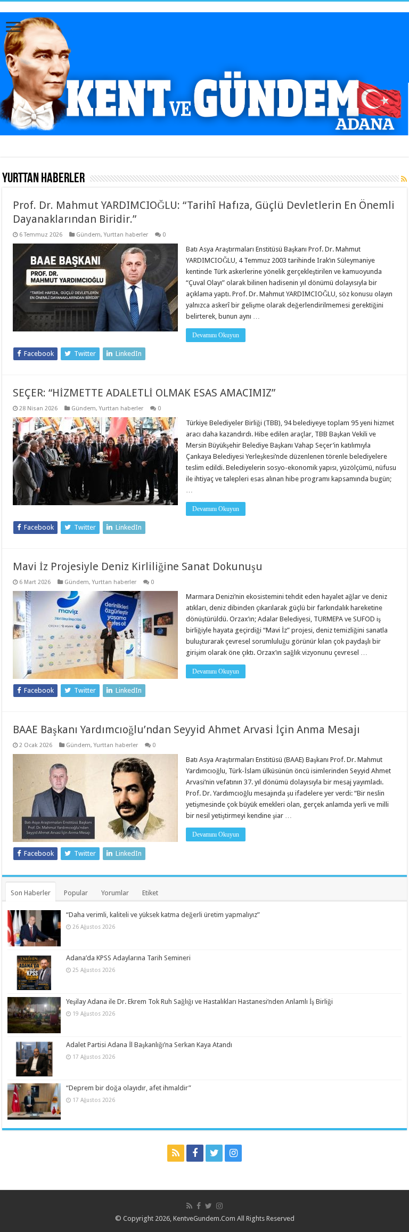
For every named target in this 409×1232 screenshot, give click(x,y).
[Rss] (175, 1153)
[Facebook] (194, 1153)
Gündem (88, 234)
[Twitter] (214, 1153)
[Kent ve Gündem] (204, 72)
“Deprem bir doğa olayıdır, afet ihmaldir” (128, 1088)
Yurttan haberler (126, 234)
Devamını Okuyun (215, 335)
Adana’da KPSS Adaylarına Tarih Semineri (128, 958)
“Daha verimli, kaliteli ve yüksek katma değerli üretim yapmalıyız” (163, 915)
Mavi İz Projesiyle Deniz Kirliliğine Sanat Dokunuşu (138, 566)
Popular (76, 893)
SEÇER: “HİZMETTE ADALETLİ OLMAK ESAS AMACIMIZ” (144, 392)
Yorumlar (115, 893)
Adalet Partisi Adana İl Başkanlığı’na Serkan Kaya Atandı (149, 1045)
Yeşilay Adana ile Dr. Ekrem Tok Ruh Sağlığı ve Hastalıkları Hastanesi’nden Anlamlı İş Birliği (199, 1002)
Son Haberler (31, 893)
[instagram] (233, 1153)
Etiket (150, 893)
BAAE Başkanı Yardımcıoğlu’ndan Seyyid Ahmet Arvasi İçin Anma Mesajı (186, 729)
